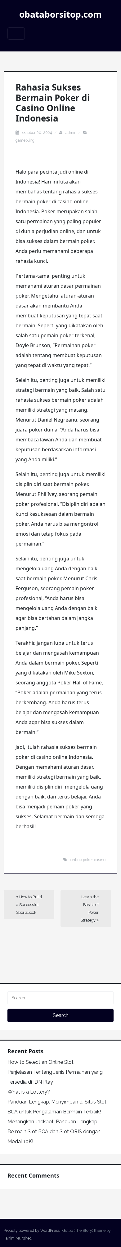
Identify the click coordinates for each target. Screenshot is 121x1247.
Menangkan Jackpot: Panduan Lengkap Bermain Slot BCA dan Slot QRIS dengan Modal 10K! (54, 1131)
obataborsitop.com (60, 14)
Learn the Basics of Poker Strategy (89, 908)
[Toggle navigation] (16, 33)
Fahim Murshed (18, 1238)
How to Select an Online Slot (40, 1062)
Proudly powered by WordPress (32, 1230)
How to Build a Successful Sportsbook (29, 905)
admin (71, 132)
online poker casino (87, 859)
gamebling (25, 140)
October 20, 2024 (37, 132)
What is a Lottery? (28, 1092)
